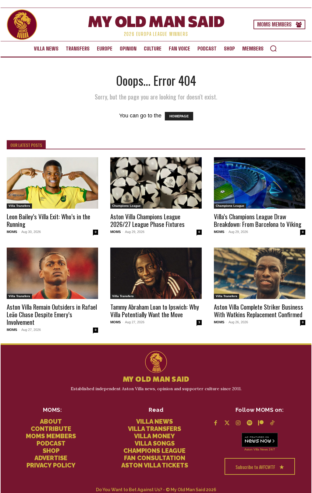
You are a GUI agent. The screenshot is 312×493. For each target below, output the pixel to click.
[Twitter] (227, 423)
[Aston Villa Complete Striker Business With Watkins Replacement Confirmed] (259, 273)
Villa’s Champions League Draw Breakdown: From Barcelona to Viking (257, 220)
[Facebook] (215, 423)
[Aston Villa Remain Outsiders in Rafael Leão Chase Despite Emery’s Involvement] (52, 273)
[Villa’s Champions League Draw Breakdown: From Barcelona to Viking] (259, 183)
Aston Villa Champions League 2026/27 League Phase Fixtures (147, 220)
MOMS (12, 232)
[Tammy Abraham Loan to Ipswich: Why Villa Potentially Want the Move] (156, 273)
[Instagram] (238, 423)
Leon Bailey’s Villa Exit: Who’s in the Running (48, 220)
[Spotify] (249, 423)
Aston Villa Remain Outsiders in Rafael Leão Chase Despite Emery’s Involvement (52, 314)
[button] (273, 48)
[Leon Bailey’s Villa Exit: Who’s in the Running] (52, 183)
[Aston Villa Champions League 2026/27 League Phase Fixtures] (156, 183)
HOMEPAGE (179, 116)
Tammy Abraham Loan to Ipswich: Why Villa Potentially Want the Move (154, 310)
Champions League (126, 205)
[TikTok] (272, 423)
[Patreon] (261, 423)
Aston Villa (251, 449)
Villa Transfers (19, 205)
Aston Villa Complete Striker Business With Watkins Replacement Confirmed (258, 310)
